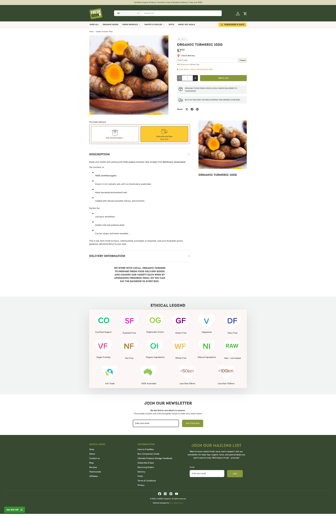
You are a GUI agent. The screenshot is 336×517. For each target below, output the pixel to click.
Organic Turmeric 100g (104, 31)
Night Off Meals (186, 24)
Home (91, 31)
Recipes (93, 467)
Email (192, 467)
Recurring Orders (146, 467)
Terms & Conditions (147, 480)
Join (235, 474)
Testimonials (95, 471)
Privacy (141, 485)
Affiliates (93, 476)
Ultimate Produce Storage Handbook (155, 458)
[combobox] (168, 13)
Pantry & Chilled (153, 24)
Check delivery (188, 55)
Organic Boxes (110, 24)
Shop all (94, 24)
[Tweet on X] (186, 109)
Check (243, 60)
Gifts (171, 24)
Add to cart (223, 78)
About (92, 454)
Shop (91, 449)
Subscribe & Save (146, 463)
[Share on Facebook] (192, 109)
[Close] (21, 510)
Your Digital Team (176, 503)
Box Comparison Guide (148, 454)
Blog (91, 463)
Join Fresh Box (193, 423)
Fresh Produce (130, 24)
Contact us (94, 458)
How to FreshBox (146, 449)
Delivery (141, 471)
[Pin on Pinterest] (197, 109)
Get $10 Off (12, 509)
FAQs (140, 476)
